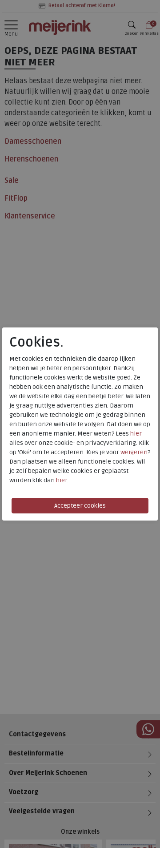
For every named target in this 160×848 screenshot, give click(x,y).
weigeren (134, 452)
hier (136, 433)
